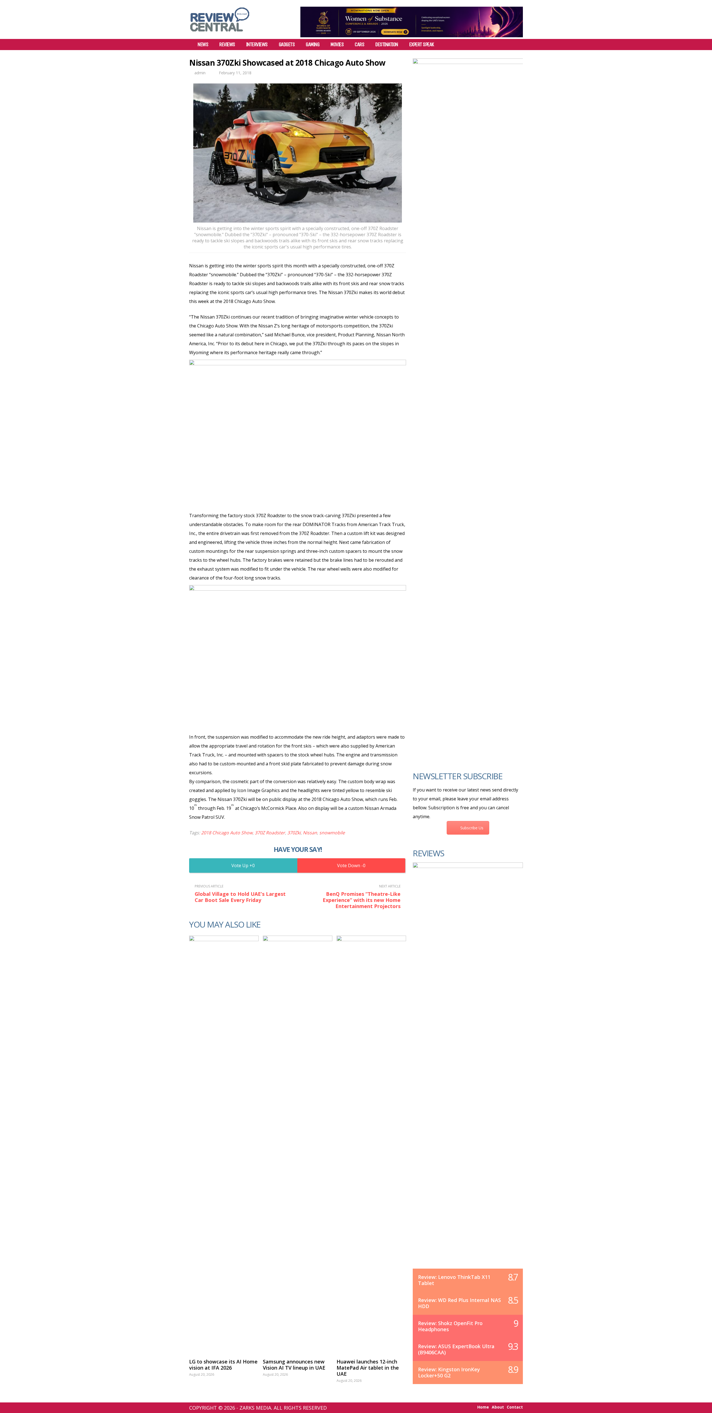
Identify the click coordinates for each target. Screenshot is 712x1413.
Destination (386, 44)
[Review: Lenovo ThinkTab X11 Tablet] (468, 1071)
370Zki (294, 833)
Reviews (227, 44)
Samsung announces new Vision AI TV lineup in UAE (294, 1364)
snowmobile (332, 833)
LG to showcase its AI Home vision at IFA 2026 (223, 1364)
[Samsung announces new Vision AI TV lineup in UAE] (297, 1144)
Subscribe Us (471, 827)
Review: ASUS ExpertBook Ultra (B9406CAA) (456, 1349)
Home (483, 1407)
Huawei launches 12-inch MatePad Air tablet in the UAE (368, 1367)
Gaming (312, 44)
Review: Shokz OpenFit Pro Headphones (450, 1326)
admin (200, 72)
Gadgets (287, 44)
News (202, 44)
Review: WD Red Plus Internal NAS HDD (459, 1303)
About (498, 1407)
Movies (336, 44)
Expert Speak (421, 44)
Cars (359, 44)
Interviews (257, 44)
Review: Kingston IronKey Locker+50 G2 (449, 1372)
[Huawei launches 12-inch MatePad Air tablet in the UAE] (371, 1144)
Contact (515, 1407)
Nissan (310, 833)
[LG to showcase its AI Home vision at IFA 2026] (224, 1144)
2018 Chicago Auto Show (227, 833)
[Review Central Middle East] (219, 33)
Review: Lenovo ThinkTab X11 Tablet (454, 1280)
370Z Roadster (270, 833)
